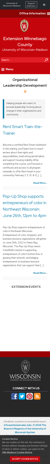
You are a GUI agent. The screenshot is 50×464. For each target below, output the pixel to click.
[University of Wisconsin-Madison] (24, 31)
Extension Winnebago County (25, 42)
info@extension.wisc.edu (17, 425)
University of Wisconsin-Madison (25, 50)
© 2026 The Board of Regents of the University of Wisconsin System (25, 429)
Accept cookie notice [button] (25, 459)
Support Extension (31, 4)
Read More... (40, 182)
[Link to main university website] (25, 379)
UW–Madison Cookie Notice (17, 452)
